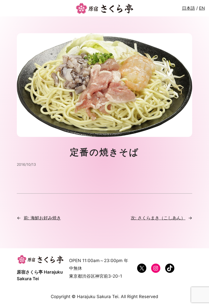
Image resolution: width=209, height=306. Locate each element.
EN (202, 8)
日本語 (188, 8)
